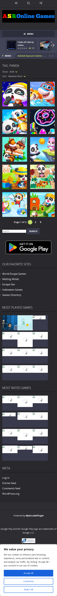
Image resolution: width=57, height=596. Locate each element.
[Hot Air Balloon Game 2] (25, 401)
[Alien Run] (25, 322)
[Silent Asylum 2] (9, 432)
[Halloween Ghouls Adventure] (25, 434)
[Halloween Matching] (25, 415)
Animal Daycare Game (29, 55)
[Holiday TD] (9, 414)
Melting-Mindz (10, 279)
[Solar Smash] (24, 447)
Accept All (28, 573)
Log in (5, 477)
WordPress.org (10, 493)
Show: (5, 71)
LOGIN (16, 3)
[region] (28, 570)
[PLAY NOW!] (11, 45)
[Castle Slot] (39, 317)
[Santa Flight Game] (25, 352)
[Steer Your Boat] (9, 335)
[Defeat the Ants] (40, 432)
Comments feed (11, 488)
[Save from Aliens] (40, 399)
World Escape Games (14, 273)
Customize (28, 581)
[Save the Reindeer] (40, 368)
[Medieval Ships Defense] (9, 399)
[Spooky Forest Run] (9, 322)
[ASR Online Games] (28, 16)
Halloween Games (12, 289)
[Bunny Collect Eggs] (9, 449)
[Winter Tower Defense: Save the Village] (25, 339)
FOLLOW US (40, 3)
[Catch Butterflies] (40, 415)
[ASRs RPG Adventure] (40, 335)
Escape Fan (8, 284)
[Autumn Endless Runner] (25, 368)
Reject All (28, 589)
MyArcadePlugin (35, 515)
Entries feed (9, 483)
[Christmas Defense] (9, 352)
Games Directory (11, 295)
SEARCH (28, 3)
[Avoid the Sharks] (40, 352)
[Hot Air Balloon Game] (9, 368)
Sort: (4, 76)
